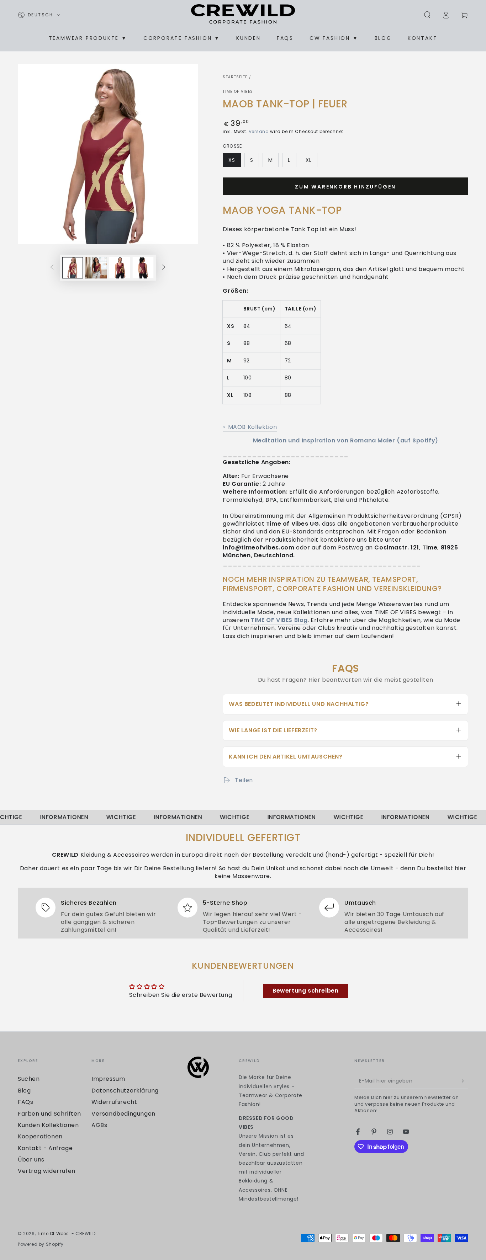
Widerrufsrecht (114, 1102)
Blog (24, 1090)
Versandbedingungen (123, 1114)
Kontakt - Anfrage (45, 1148)
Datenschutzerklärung (125, 1090)
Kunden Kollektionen (48, 1125)
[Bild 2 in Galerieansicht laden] (96, 267)
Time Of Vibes (238, 91)
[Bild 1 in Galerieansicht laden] (72, 267)
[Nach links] (52, 268)
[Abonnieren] (464, 1081)
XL (311, 161)
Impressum (108, 1079)
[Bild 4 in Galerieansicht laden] (119, 267)
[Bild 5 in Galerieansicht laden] (143, 267)
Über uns (31, 1159)
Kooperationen (40, 1136)
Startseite (235, 77)
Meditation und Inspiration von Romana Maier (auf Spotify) (345, 440)
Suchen (29, 1079)
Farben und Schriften (49, 1114)
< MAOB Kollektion (250, 427)
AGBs (99, 1125)
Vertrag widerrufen (46, 1171)
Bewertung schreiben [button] (305, 991)
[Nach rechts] (163, 268)
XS (234, 161)
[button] (427, 15)
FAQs (25, 1102)
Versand (259, 131)
